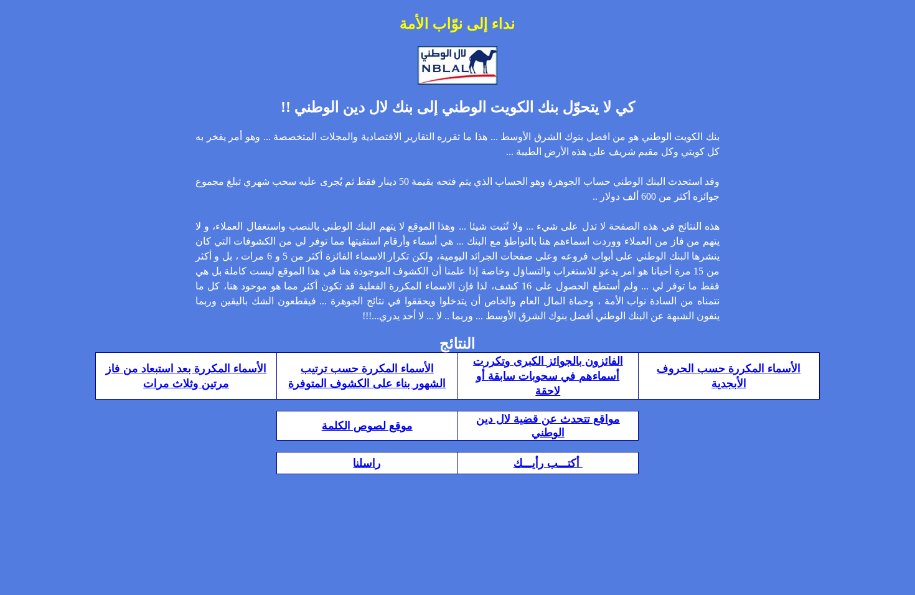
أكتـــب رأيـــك (548, 463)
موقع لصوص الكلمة (367, 425)
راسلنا (367, 463)
